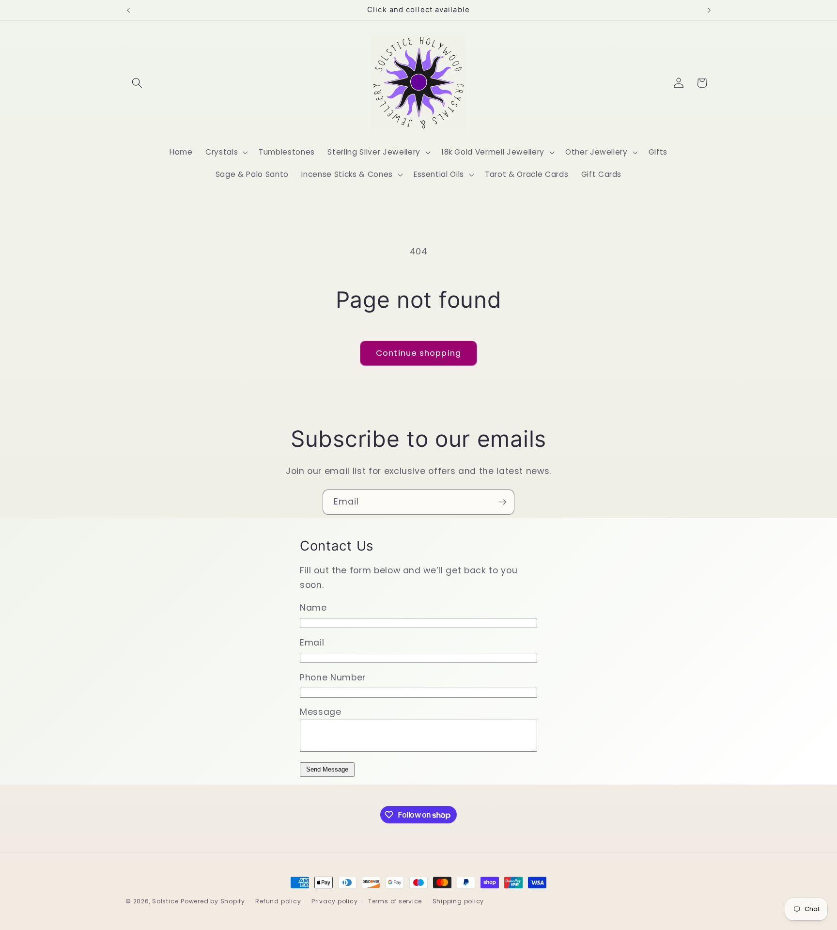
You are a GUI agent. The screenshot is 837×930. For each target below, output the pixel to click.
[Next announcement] (709, 10)
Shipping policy (458, 901)
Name (313, 608)
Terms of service (395, 901)
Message (320, 712)
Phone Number (333, 677)
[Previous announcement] (128, 10)
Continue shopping (418, 353)
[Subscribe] (502, 502)
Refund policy (278, 901)
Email (312, 642)
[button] (137, 83)
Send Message (327, 769)
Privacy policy (334, 901)
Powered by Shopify (213, 901)
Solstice (165, 901)
